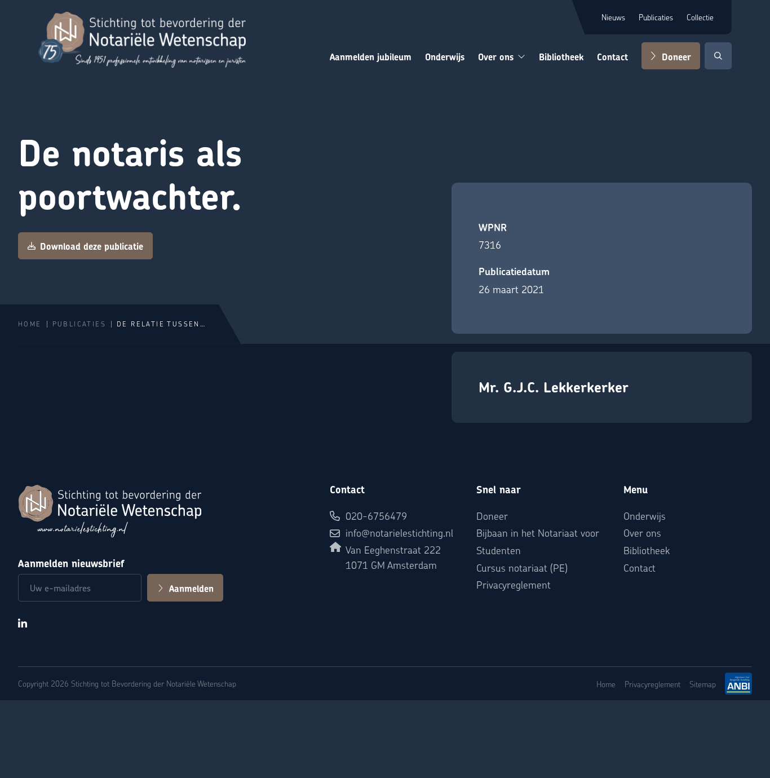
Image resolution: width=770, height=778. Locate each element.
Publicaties (656, 17)
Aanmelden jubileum (370, 57)
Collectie (700, 17)
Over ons (496, 57)
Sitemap (702, 684)
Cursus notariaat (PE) (522, 567)
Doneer (676, 57)
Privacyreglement (513, 584)
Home (30, 324)
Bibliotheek (561, 57)
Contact (612, 57)
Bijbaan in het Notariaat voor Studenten (537, 541)
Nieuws (613, 17)
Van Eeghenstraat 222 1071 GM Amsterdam (393, 557)
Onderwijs (444, 57)
